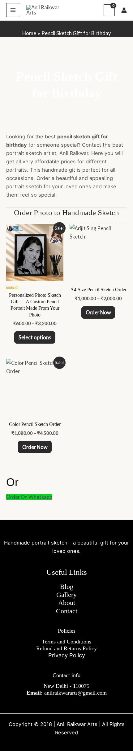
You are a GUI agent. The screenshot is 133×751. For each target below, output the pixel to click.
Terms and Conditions (66, 642)
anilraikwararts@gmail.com (75, 693)
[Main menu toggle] (13, 10)
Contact (66, 611)
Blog (66, 586)
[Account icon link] (124, 10)
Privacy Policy (66, 655)
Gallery (66, 594)
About (66, 602)
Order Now (98, 312)
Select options (35, 337)
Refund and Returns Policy (66, 648)
